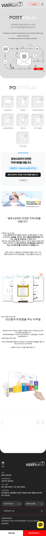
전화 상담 (11, 533)
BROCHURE (30, 504)
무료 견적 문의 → (34, 533)
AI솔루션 (34, 4)
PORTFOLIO (8, 504)
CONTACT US (9, 511)
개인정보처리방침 (6, 518)
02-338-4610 (6, 487)
